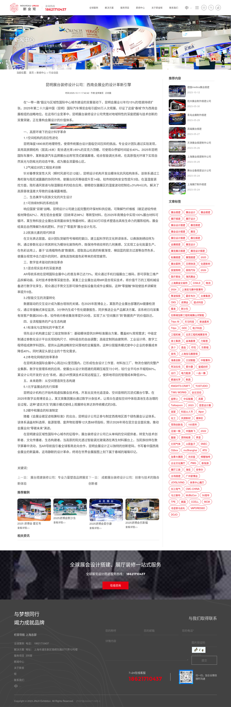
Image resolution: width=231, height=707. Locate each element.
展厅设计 (190, 218)
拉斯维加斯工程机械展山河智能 (187, 315)
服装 (173, 437)
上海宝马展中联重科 (192, 289)
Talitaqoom (177, 405)
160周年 (192, 424)
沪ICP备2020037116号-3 (88, 701)
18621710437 (55, 9)
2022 (203, 431)
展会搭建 (205, 212)
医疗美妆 (175, 276)
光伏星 (191, 456)
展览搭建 (195, 225)
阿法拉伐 (175, 366)
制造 (188, 379)
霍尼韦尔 (190, 295)
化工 (173, 418)
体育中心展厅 (197, 482)
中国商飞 (190, 431)
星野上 (174, 398)
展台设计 (190, 212)
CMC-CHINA (192, 488)
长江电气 (175, 488)
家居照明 (175, 270)
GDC (184, 328)
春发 (173, 308)
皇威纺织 (203, 366)
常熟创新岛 (177, 424)
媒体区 (199, 418)
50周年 (206, 495)
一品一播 (200, 373)
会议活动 (196, 392)
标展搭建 (175, 257)
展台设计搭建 (178, 225)
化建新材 (205, 263)
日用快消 (190, 263)
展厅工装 (175, 469)
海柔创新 (175, 360)
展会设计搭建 (178, 231)
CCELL (195, 501)
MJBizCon (191, 495)
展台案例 (175, 263)
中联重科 (205, 360)
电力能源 (186, 373)
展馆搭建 (190, 257)
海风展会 (190, 276)
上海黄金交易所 (179, 283)
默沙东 (184, 308)
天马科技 (189, 321)
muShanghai (190, 450)
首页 (31, 72)
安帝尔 (199, 469)
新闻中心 (41, 72)
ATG (204, 450)
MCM (207, 501)
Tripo (173, 328)
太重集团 (205, 295)
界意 (198, 437)
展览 (193, 231)
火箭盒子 (190, 443)
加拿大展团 (177, 456)
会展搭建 (175, 244)
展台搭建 (175, 212)
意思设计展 (205, 405)
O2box (174, 450)
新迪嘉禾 (204, 321)
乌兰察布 (175, 495)
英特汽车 (190, 270)
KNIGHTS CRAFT (180, 386)
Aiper (201, 411)
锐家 (173, 411)
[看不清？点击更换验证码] (198, 650)
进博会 (184, 302)
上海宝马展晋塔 (189, 353)
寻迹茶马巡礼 (178, 508)
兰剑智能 (190, 360)
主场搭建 (175, 476)
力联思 (204, 340)
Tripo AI (175, 321)
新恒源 (205, 463)
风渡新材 (186, 418)
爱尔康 (189, 366)
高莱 (200, 398)
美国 (183, 501)
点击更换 (196, 654)
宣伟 (173, 353)
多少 (173, 347)
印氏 (193, 347)
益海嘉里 (190, 340)
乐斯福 (205, 347)
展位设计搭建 (178, 238)
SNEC (204, 443)
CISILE (196, 283)
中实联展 (188, 398)
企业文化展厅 (178, 463)
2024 (173, 289)
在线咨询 (115, 585)
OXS (173, 302)
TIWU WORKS (178, 392)
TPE (173, 501)
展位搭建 (195, 238)
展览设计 (190, 244)
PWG (193, 463)
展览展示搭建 (178, 250)
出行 (173, 373)
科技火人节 (187, 411)
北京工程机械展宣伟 (196, 334)
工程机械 (175, 334)
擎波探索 (175, 295)
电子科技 (197, 328)
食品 (183, 347)
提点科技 (198, 302)
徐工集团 (175, 340)
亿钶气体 (175, 443)
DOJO (174, 514)
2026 (203, 270)
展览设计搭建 (198, 250)
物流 (208, 283)
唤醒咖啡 (205, 456)
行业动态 (53, 72)
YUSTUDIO (201, 386)
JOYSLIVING (177, 482)
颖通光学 (175, 379)
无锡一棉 (175, 431)
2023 (191, 405)
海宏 (188, 469)
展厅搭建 (175, 218)
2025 (203, 257)
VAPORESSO (198, 508)
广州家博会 (192, 476)
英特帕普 (186, 437)
